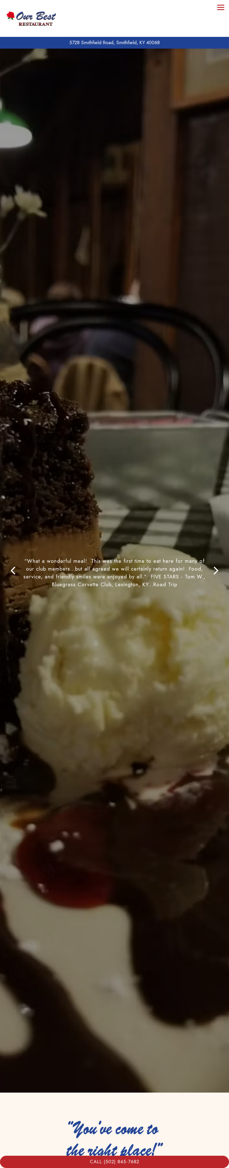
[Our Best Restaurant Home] (32, 18)
